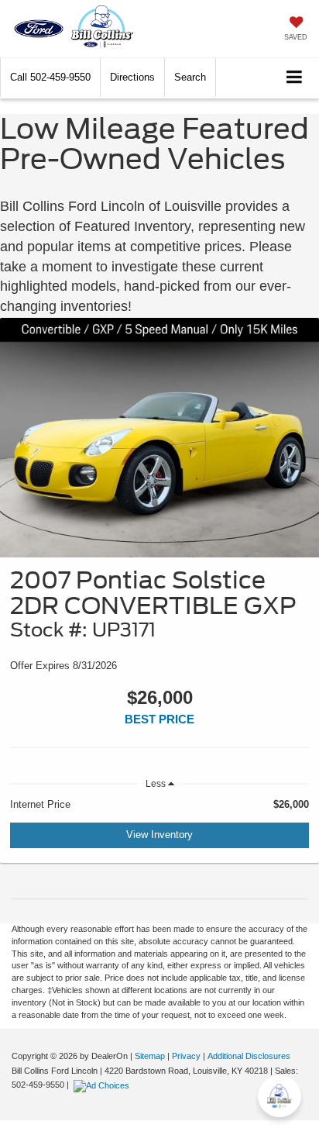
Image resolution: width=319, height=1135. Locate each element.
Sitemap (150, 1056)
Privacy (186, 1056)
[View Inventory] (159, 437)
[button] (50, 77)
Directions (132, 77)
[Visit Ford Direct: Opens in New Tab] (103, 1084)
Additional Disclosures (249, 1056)
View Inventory (159, 834)
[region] (159, 804)
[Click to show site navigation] (294, 78)
